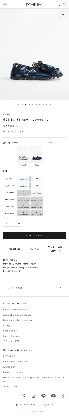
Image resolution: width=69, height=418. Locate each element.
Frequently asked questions (17, 320)
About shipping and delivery (17, 314)
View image (15, 287)
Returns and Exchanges (15, 309)
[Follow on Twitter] (23, 395)
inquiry (6, 325)
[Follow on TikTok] (63, 395)
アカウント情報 (11, 341)
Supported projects (13, 372)
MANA (7, 114)
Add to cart (34, 235)
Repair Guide (10, 330)
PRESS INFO (9, 356)
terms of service (11, 336)
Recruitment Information (15, 361)
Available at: (9, 366)
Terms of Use (10, 386)
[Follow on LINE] (43, 395)
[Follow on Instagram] (33, 395)
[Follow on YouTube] (53, 395)
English (47, 405)
